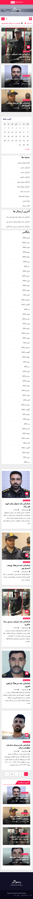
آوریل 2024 (26, 314)
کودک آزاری (26, 201)
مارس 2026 (26, 242)
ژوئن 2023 (26, 362)
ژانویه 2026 (26, 252)
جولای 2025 (26, 257)
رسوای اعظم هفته (24, 196)
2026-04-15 (24, 83)
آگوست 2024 (26, 304)
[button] (6, 19)
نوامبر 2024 (26, 290)
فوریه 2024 (26, 323)
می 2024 (27, 309)
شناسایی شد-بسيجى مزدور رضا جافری (18, 226)
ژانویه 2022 (26, 433)
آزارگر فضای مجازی (23, 163)
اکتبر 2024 (26, 295)
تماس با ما (17, 895)
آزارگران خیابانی (25, 177)
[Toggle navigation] (3, 18)
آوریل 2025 (26, 271)
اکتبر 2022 (26, 400)
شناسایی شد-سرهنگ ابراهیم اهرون (18, 858)
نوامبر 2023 (26, 338)
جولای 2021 (26, 452)
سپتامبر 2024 (25, 300)
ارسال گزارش (24, 895)
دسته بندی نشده (26, 51)
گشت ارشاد (26, 206)
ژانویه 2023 (26, 385)
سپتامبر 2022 (25, 405)
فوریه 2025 (26, 280)
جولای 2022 (26, 414)
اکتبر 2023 (26, 343)
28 (12, 774)
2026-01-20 (25, 689)
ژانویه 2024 (26, 328)
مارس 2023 (26, 376)
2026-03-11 (24, 108)
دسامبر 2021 (26, 438)
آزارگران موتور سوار (23, 182)
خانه (31, 895)
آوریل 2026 (26, 238)
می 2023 (27, 366)
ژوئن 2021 (26, 457)
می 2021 (27, 462)
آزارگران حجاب (25, 172)
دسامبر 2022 (26, 390)
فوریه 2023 (26, 381)
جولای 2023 (26, 357)
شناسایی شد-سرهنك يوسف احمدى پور (18, 221)
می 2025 (27, 266)
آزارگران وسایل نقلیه (23, 186)
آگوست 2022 (26, 409)
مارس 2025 (26, 276)
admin (15, 59)
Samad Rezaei (22, 893)
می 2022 (27, 424)
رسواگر (16, 8)
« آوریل (27, 149)
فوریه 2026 (26, 247)
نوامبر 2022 (26, 395)
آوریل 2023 (26, 371)
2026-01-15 (25, 751)
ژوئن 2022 (26, 419)
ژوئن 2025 (26, 261)
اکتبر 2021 (26, 443)
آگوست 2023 (26, 352)
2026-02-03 (24, 59)
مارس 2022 (26, 428)
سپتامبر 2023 (25, 347)
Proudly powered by (12, 893)
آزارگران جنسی (25, 167)
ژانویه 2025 (26, 285)
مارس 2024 (26, 319)
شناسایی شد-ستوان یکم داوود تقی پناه (18, 217)
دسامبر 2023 (26, 333)
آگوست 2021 (26, 448)
